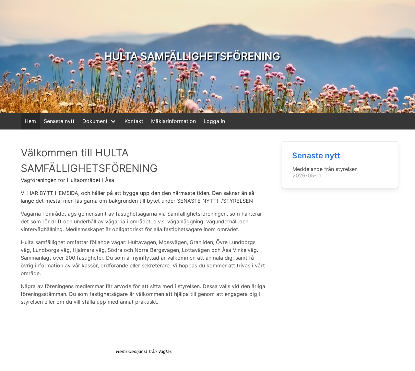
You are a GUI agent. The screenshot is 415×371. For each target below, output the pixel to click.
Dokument (95, 121)
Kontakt (133, 121)
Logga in (214, 121)
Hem (30, 121)
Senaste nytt (59, 121)
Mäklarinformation (173, 121)
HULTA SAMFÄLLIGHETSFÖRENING (192, 56)
